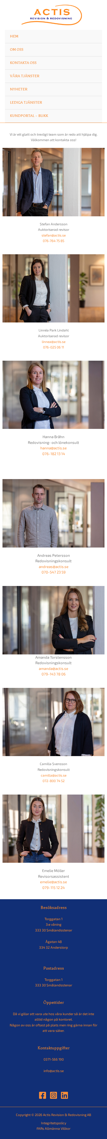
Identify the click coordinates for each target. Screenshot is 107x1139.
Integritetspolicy (53, 1123)
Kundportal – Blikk (29, 115)
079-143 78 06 (54, 674)
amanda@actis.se (53, 668)
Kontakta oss (23, 62)
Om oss (16, 49)
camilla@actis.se (53, 775)
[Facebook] (43, 1095)
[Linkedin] (64, 1095)
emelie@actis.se (53, 881)
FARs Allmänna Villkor (53, 1128)
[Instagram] (53, 1095)
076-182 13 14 (53, 453)
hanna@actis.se (53, 448)
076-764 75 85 (53, 241)
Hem (14, 36)
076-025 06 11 (53, 347)
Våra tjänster (24, 76)
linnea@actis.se (53, 341)
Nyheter (18, 89)
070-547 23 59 (54, 572)
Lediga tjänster (26, 102)
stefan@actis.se (54, 235)
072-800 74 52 (54, 781)
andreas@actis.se (53, 566)
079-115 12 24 (53, 887)
